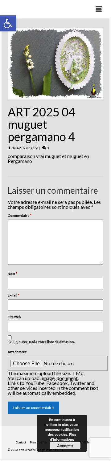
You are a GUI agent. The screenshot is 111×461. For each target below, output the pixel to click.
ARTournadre (27, 148)
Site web (14, 317)
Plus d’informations (63, 437)
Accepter (65, 445)
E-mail (13, 295)
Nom (12, 274)
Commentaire (19, 215)
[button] (8, 23)
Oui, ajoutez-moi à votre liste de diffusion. (41, 342)
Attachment (17, 352)
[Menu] (98, 9)
